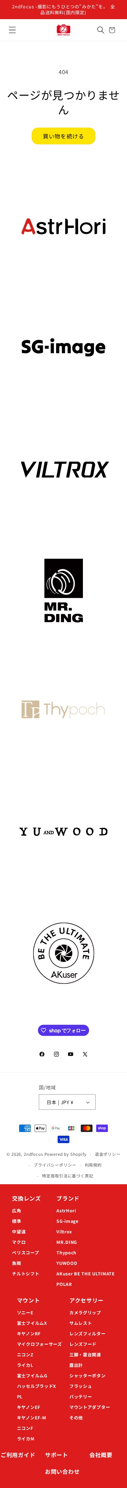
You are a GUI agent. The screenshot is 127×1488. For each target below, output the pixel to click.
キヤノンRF (29, 1333)
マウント (28, 1300)
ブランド (68, 1198)
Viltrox (64, 1231)
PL (20, 1396)
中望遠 (19, 1231)
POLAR (64, 1284)
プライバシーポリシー (55, 1165)
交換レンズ (26, 1198)
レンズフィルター (87, 1333)
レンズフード (82, 1344)
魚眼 (16, 1263)
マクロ (19, 1242)
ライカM (26, 1438)
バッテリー (80, 1396)
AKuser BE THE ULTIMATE (85, 1273)
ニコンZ (25, 1354)
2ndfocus (33, 1154)
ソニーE (25, 1312)
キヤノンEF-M (31, 1417)
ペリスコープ (25, 1252)
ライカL (25, 1365)
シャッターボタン (87, 1375)
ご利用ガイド (18, 1455)
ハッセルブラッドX (36, 1386)
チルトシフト (25, 1273)
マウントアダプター (89, 1407)
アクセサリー (86, 1300)
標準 (16, 1221)
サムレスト (80, 1323)
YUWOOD (66, 1263)
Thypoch (66, 1252)
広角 (16, 1210)
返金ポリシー (108, 1154)
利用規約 (93, 1165)
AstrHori (66, 1210)
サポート (56, 1455)
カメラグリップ (85, 1312)
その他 (76, 1417)
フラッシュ (80, 1386)
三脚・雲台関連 (85, 1354)
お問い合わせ (62, 1471)
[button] (12, 30)
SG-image (67, 1221)
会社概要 (101, 1455)
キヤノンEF (28, 1407)
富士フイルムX (32, 1323)
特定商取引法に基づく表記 (67, 1176)
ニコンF (25, 1428)
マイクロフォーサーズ (39, 1344)
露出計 (76, 1365)
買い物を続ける (63, 136)
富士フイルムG (32, 1375)
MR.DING (66, 1242)
